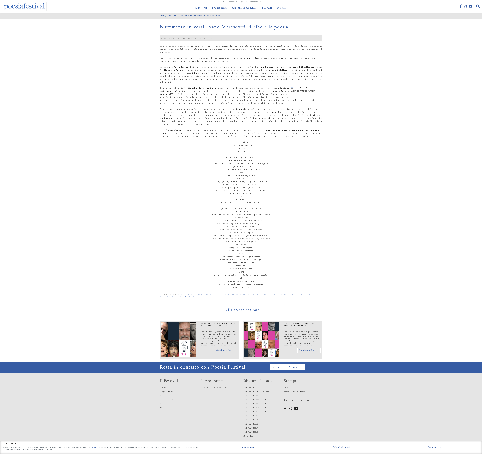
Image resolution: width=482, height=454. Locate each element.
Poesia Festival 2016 (250, 432)
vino (195, 297)
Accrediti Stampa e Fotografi (294, 392)
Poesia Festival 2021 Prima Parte (255, 412)
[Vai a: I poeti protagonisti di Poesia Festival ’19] (261, 339)
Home (162, 16)
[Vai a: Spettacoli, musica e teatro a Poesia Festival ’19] (178, 339)
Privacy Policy (165, 408)
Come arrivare (165, 396)
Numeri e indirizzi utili (168, 400)
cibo (180, 294)
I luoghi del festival (167, 392)
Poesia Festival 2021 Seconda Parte (256, 408)
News (210, 38)
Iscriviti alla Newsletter (287, 367)
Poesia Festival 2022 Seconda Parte (256, 400)
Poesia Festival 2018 (250, 424)
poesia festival (295, 294)
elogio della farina (193, 294)
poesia (283, 294)
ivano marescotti (212, 294)
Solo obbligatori (341, 447)
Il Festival (163, 388)
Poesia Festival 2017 (250, 428)
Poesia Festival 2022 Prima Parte (255, 404)
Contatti (163, 404)
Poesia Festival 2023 (250, 396)
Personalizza (434, 447)
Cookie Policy (96, 447)
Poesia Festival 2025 (250, 388)
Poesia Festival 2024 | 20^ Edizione (256, 392)
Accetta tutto (248, 447)
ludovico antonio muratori (245, 294)
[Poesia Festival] (24, 6)
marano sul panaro (269, 294)
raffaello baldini (183, 297)
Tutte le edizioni (248, 436)
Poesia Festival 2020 (250, 416)
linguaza (226, 294)
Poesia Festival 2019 (250, 420)
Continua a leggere (226, 350)
